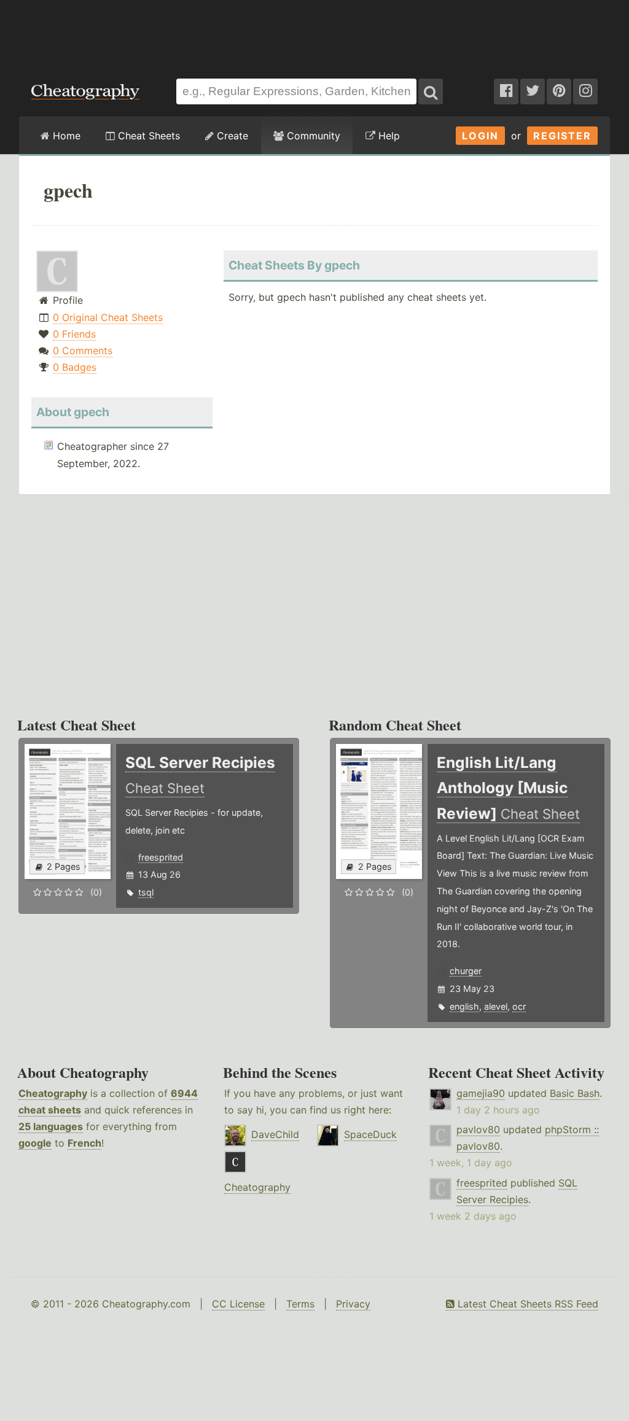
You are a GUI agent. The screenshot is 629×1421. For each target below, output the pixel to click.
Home (65, 136)
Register (562, 136)
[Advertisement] (314, 33)
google (35, 1143)
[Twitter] (532, 91)
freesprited (160, 857)
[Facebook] (506, 91)
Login (480, 136)
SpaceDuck (370, 1134)
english (464, 1006)
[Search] (430, 91)
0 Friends (74, 334)
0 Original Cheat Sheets (108, 317)
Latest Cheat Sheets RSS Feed (526, 1304)
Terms (300, 1304)
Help (387, 136)
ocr (519, 1006)
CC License (238, 1304)
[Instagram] (585, 91)
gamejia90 (480, 1093)
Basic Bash (575, 1093)
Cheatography (52, 1093)
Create (231, 136)
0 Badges (74, 367)
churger (466, 971)
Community (312, 136)
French (84, 1143)
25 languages (50, 1126)
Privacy (353, 1304)
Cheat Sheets (147, 136)
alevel (495, 1006)
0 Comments (82, 350)
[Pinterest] (559, 91)
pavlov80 (478, 1129)
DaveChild (275, 1134)
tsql (146, 892)
